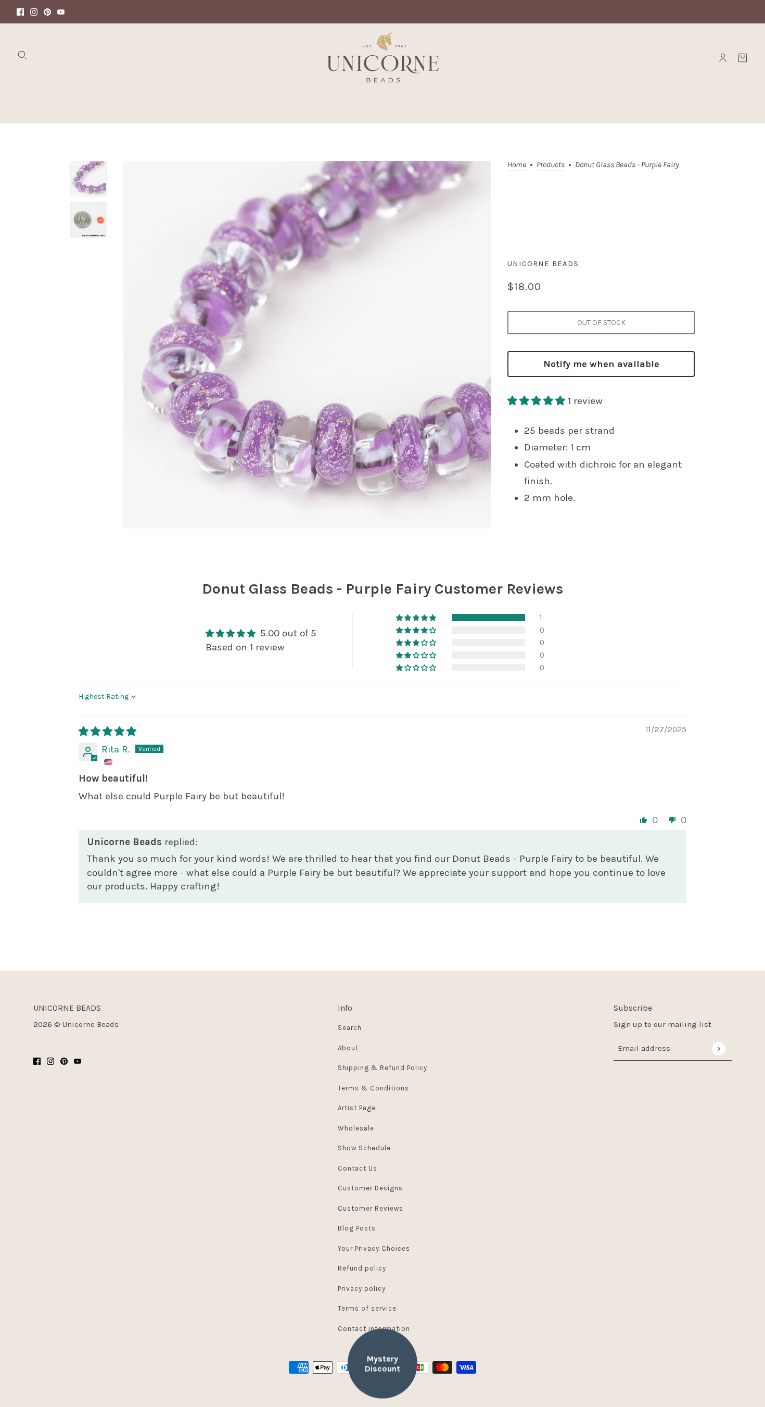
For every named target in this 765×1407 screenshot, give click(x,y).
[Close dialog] (574, 587)
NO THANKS (484, 749)
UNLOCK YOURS (484, 712)
